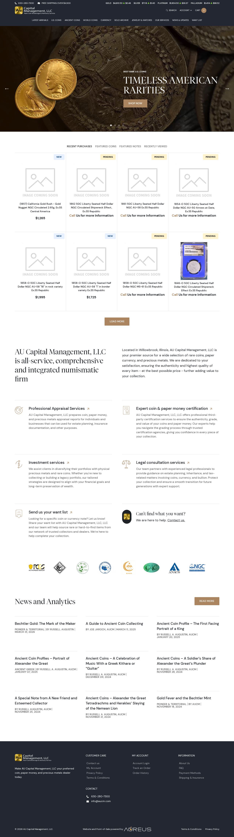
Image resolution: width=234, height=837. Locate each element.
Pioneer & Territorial (29, 629)
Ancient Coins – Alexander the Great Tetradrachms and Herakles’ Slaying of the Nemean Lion (116, 703)
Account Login (141, 763)
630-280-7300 (26, 3)
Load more (117, 321)
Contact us (92, 763)
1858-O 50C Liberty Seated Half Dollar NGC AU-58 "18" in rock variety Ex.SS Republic (40, 286)
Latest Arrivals (40, 20)
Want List (197, 20)
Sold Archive (121, 20)
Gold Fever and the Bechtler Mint (184, 698)
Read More (206, 601)
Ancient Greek (25, 669)
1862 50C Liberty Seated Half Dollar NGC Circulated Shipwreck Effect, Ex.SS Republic (91, 207)
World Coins (90, 20)
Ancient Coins (72, 20)
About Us (184, 763)
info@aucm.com (101, 801)
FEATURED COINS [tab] (105, 146)
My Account (93, 768)
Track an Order (141, 768)
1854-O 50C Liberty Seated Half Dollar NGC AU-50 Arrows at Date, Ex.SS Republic (194, 207)
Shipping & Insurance (191, 777)
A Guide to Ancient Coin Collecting (114, 623)
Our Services (162, 20)
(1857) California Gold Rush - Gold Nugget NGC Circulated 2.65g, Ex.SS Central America (40, 207)
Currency (106, 20)
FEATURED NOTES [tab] (130, 146)
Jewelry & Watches (142, 20)
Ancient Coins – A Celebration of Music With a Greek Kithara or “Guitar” (113, 663)
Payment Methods (190, 773)
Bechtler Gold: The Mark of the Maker (45, 623)
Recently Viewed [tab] (155, 146)
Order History (141, 773)
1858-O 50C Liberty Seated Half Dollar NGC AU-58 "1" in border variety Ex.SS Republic (91, 286)
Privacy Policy (94, 773)
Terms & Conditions (98, 777)
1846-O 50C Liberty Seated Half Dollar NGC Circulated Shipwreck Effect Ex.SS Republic (194, 286)
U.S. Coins (56, 20)
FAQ (181, 768)
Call (72, 216)
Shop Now (135, 103)
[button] (111, 125)
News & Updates (180, 20)
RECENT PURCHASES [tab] (79, 146)
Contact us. (176, 520)
